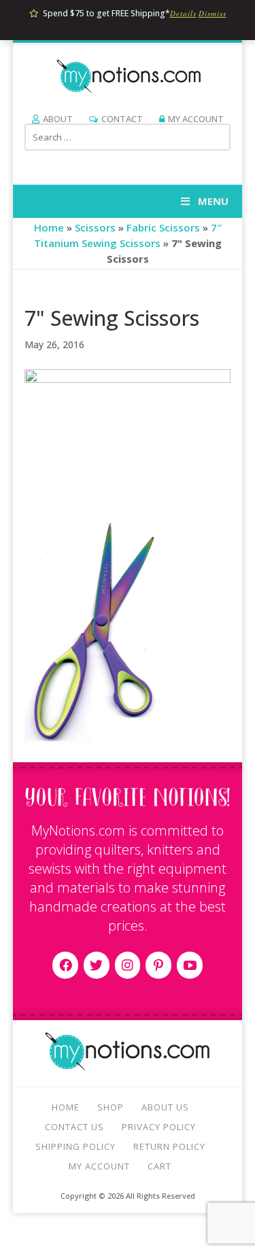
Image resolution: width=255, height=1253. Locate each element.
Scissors (95, 227)
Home (49, 227)
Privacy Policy (159, 1127)
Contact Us (74, 1127)
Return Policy (169, 1146)
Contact (122, 119)
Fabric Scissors (163, 227)
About (58, 119)
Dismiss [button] (212, 13)
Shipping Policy (75, 1146)
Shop (110, 1107)
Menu (213, 201)
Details (183, 13)
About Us (165, 1107)
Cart (159, 1166)
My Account (196, 119)
